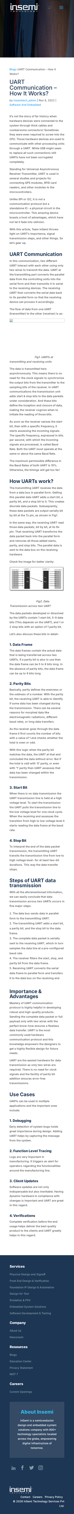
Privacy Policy (54, 1496)
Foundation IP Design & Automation (32, 1287)
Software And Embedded (25, 104)
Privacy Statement (21, 1367)
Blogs (13, 69)
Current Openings (21, 1391)
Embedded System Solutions (28, 1306)
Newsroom (16, 1337)
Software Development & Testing (30, 1313)
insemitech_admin (24, 100)
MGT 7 (14, 1374)
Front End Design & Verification (29, 1280)
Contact (25, 1496)
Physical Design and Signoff (27, 1274)
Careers (38, 1496)
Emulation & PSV (20, 1300)
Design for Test (19, 1293)
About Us (15, 1330)
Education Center (20, 1361)
